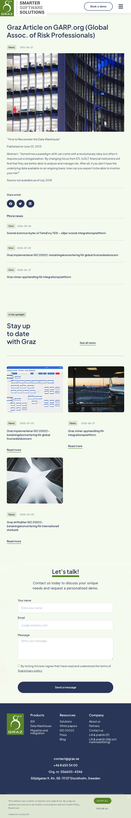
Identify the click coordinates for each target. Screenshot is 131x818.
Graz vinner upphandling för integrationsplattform (86, 432)
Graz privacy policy (30, 670)
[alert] (65, 806)
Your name (24, 600)
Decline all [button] (102, 808)
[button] (120, 6)
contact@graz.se (66, 759)
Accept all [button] (102, 800)
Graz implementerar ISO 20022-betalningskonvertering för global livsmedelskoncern (28, 434)
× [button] (128, 797)
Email (21, 617)
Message (24, 635)
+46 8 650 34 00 (65, 765)
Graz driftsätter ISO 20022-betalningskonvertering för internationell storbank (33, 526)
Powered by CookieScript (19, 814)
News (12, 47)
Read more (14, 808)
